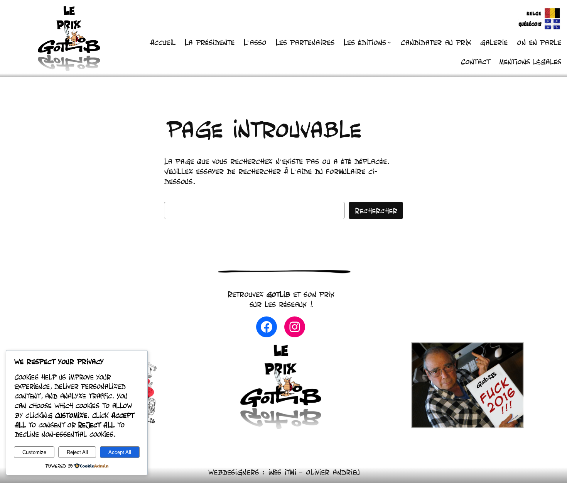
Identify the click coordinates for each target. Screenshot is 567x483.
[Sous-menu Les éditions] (389, 42)
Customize (34, 452)
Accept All (119, 452)
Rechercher (376, 210)
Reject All (77, 452)
